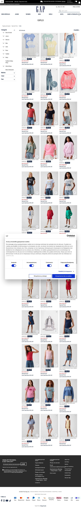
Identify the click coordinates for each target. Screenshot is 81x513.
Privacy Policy (15, 470)
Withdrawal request (39, 470)
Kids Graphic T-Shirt (26, 195)
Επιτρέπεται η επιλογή (40, 276)
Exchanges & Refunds (40, 467)
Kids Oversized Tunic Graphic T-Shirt (30, 159)
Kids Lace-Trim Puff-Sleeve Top (48, 125)
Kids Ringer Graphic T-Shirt (47, 159)
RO (63, 6)
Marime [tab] (3, 72)
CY (61, 6)
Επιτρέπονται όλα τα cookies (63, 276)
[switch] (31, 265)
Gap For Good (37, 494)
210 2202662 (42, 472)
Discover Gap (68, 477)
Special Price (15, 26)
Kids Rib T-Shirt (25, 125)
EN (59, 6)
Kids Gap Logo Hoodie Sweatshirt (67, 92)
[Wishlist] (76, 1)
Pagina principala (6, 26)
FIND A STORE (76, 6)
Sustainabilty (67, 475)
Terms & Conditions (69, 466)
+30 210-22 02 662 (9, 1)
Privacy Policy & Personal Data (45, 491)
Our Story (67, 461)
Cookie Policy (21, 470)
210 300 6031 (57, 462)
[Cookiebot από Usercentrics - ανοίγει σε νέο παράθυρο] (68, 236)
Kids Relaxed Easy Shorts (46, 229)
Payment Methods (39, 462)
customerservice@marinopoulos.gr (57, 466)
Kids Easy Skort (25, 299)
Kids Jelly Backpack (45, 334)
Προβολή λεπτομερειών (65, 271)
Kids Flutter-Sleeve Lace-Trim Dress (49, 299)
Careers (66, 464)
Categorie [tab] (4, 30)
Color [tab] (2, 76)
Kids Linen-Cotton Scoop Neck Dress (67, 438)
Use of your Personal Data (17, 472)
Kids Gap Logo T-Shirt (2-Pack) (29, 57)
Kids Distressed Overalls (46, 92)
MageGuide (43, 506)
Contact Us (37, 482)
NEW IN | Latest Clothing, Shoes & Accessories (9, 4)
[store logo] (40, 9)
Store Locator (53, 473)
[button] (60, 11)
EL (56, 6)
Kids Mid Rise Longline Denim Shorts (49, 438)
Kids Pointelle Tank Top (64, 334)
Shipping (37, 465)
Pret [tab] (2, 79)
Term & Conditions (8, 470)
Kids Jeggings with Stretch (28, 92)
